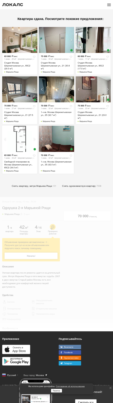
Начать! (31, 255)
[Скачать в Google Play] (16, 361)
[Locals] (12, 4)
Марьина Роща (12, 72)
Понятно (56, 390)
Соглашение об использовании (70, 386)
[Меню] (109, 4)
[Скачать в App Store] (16, 349)
